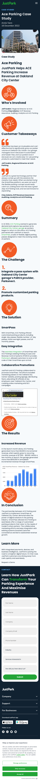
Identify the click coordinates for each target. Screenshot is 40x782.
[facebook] (3, 731)
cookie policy (20, 755)
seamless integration (13, 352)
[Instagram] (7, 731)
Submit (20, 677)
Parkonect (6, 358)
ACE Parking (15, 224)
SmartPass (6, 235)
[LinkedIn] (15, 731)
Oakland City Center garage (13, 228)
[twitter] (11, 731)
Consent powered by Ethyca (28, 778)
